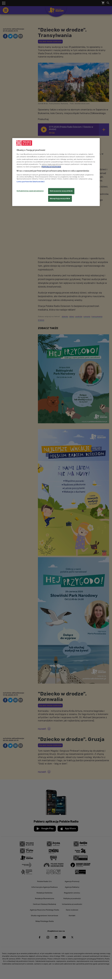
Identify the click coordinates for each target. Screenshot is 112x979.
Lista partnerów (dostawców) (30, 182)
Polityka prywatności (51, 167)
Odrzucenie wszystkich (61, 191)
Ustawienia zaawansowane (30, 191)
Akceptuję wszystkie (60, 198)
